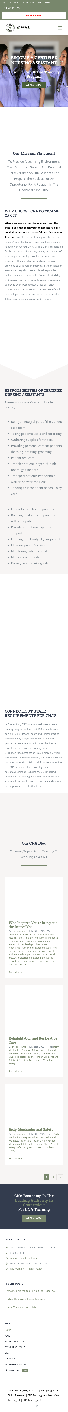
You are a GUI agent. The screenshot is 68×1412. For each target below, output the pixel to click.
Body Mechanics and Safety (29, 1103)
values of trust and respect (43, 960)
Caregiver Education (32, 1050)
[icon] (34, 114)
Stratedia (33, 1390)
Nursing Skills (42, 1056)
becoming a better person (22, 934)
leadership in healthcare (34, 944)
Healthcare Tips (27, 1053)
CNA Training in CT (32, 1400)
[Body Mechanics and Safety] (34, 1103)
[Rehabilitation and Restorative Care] (34, 1008)
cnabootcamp (19, 931)
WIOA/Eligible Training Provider (26, 1268)
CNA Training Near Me (40, 1395)
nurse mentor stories (46, 947)
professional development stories (35, 957)
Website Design (16, 1390)
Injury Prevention (46, 1053)
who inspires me (17, 964)
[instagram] (37, 1406)
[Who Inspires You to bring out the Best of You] (34, 896)
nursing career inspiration (23, 951)
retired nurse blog (18, 960)
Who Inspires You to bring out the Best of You (29, 896)
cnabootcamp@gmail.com (23, 1258)
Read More (14, 972)
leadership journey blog (21, 947)
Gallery (38, 896)
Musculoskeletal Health (21, 1056)
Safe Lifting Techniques (28, 1060)
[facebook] (31, 1406)
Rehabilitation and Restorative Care (29, 1008)
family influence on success (32, 937)
